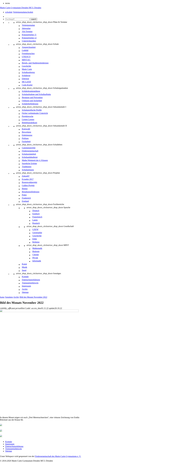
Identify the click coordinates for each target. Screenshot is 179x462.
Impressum (9, 444)
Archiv (16, 297)
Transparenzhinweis (13, 449)
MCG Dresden (35, 8)
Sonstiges (9, 297)
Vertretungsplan (23, 12)
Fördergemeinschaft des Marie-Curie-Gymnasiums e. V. (58, 456)
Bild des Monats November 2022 (33, 297)
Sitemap (8, 451)
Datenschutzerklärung (14, 446)
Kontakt (8, 442)
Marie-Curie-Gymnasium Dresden (14, 8)
